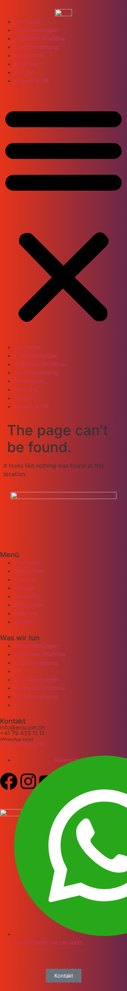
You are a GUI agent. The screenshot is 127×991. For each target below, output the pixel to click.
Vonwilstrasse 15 (22, 744)
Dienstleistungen (36, 29)
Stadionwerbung (36, 46)
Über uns (26, 63)
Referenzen (29, 55)
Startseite (27, 21)
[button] (63, 214)
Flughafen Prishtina (39, 38)
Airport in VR (31, 80)
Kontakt (24, 72)
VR (18, 671)
